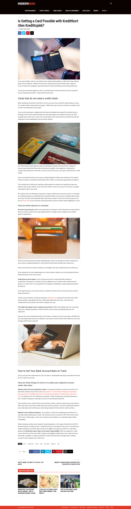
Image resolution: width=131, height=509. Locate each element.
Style (104, 11)
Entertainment (30, 11)
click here (26, 200)
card (24, 443)
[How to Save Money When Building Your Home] (70, 481)
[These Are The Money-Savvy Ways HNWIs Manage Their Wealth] (49, 481)
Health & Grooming (71, 11)
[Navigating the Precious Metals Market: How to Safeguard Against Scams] (27, 481)
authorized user (52, 298)
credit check (31, 443)
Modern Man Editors (25, 29)
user (58, 443)
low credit (46, 443)
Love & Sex (86, 11)
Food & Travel (44, 11)
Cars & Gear (57, 11)
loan (41, 443)
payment (53, 443)
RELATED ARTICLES (26, 471)
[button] (111, 4)
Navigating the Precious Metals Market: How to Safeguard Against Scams (26, 491)
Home (19, 17)
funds (36, 443)
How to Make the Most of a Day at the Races (30, 463)
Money (96, 11)
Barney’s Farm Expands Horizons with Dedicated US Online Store (67, 463)
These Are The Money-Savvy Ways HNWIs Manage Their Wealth (48, 491)
